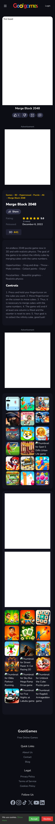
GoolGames (27, 731)
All (43, 195)
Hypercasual (25, 195)
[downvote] (24, 115)
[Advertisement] (27, 157)
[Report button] (40, 115)
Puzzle (36, 195)
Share (15, 211)
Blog (27, 761)
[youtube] (36, 803)
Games (9, 195)
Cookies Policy (27, 786)
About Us (27, 752)
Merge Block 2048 (16, 198)
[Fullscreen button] (32, 115)
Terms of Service (27, 781)
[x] (30, 803)
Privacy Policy (27, 776)
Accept (34, 819)
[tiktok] (25, 803)
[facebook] (13, 803)
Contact (27, 757)
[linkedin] (42, 803)
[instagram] (19, 803)
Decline (47, 819)
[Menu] (5, 6)
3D (16, 195)
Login (47, 5)
